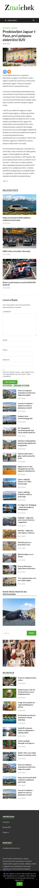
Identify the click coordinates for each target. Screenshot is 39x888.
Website (6, 360)
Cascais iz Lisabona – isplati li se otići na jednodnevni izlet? (26, 405)
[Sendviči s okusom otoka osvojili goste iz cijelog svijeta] (9, 728)
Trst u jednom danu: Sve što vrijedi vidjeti (27, 579)
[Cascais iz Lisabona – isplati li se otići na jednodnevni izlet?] (9, 404)
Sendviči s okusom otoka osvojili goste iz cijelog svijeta (26, 730)
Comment (7, 312)
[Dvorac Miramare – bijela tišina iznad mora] (9, 566)
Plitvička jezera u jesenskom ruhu (24, 543)
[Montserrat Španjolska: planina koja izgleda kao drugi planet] (9, 441)
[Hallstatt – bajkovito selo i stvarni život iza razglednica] (9, 518)
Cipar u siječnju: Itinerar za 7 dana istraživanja (24, 481)
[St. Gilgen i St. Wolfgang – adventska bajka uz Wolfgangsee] (9, 505)
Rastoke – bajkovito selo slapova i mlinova (26, 531)
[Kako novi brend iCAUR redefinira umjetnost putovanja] (19, 205)
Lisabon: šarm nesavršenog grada (25, 417)
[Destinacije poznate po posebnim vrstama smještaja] (9, 715)
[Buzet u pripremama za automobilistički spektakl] (19, 270)
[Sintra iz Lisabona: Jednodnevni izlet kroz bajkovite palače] (9, 391)
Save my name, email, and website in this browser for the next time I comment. (18, 374)
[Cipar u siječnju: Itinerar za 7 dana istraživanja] (9, 480)
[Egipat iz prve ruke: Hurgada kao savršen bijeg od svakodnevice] (9, 467)
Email (6, 350)
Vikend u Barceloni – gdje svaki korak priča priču (26, 456)
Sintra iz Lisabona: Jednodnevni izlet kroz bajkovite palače (26, 392)
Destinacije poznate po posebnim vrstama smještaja (26, 717)
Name (5, 340)
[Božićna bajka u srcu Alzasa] (9, 554)
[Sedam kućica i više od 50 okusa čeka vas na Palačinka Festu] (9, 690)
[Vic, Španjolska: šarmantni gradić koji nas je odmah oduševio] (9, 428)
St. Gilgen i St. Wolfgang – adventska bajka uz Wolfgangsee (27, 507)
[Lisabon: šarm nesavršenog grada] (9, 416)
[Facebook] (5, 72)
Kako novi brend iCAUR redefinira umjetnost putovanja (17, 219)
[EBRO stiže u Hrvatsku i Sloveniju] (19, 239)
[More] (9, 72)
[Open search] (33, 20)
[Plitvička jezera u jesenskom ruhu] (9, 543)
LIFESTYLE (14, 28)
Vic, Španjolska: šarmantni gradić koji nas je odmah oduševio (26, 430)
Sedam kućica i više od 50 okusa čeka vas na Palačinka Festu (26, 692)
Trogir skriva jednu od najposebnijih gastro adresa (26, 704)
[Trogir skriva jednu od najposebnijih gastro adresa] (9, 703)
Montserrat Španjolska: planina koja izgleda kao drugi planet (27, 443)
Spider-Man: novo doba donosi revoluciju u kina (27, 754)
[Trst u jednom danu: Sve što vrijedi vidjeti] (9, 578)
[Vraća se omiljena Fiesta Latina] (9, 678)
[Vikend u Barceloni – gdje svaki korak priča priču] (9, 454)
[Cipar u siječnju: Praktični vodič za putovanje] (9, 492)
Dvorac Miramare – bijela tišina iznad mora (26, 567)
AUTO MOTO (6, 28)
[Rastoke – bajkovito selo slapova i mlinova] (9, 531)
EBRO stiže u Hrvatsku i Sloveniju (16, 251)
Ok (19, 884)
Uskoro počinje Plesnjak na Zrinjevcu (26, 742)
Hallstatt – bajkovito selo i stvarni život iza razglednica (26, 520)
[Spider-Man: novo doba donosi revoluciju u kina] (9, 753)
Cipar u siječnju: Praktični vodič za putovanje (25, 494)
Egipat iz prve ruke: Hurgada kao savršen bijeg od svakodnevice (26, 468)
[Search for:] (19, 633)
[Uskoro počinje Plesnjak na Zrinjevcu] (9, 741)
